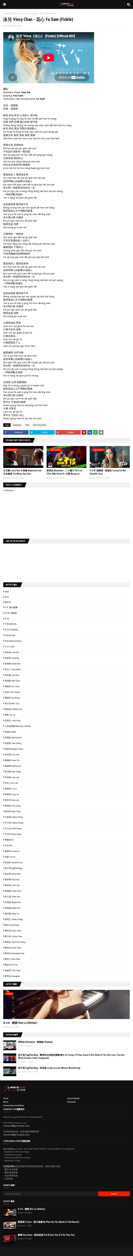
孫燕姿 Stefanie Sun (13, 709)
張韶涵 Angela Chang (14, 749)
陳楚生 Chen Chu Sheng (15, 942)
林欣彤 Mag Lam (12, 800)
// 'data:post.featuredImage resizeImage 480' (23, 1006)
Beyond (8, 602)
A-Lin (7, 597)
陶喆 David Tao (11, 965)
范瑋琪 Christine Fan (13, 862)
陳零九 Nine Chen (12, 959)
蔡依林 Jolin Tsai (12, 885)
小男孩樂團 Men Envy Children (18, 726)
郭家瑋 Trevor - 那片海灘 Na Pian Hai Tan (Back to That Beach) (48, 1222)
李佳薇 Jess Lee (12, 777)
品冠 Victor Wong (12, 692)
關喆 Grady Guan (12, 925)
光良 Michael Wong (13, 641)
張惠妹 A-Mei (10, 732)
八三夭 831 (9, 646)
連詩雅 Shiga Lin (12, 913)
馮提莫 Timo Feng (12, 970)
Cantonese (17, 425)
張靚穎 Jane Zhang (13, 743)
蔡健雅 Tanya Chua (13, 891)
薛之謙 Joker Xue (12, 896)
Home (5, 13)
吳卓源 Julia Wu (12, 652)
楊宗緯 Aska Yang (12, 811)
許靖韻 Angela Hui (13, 902)
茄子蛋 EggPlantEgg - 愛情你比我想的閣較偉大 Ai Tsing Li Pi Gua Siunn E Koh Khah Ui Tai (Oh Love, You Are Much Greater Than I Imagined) (71, 1056)
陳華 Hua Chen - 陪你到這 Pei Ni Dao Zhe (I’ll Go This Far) (46, 1235)
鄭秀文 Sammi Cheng (14, 919)
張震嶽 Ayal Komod (13, 737)
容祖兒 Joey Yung (12, 720)
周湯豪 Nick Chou (12, 681)
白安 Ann (8, 845)
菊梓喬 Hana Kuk (12, 879)
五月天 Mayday (11, 629)
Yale (27, 425)
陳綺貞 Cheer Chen (13, 948)
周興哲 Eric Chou (12, 686)
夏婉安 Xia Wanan (12, 698)
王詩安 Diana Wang (13, 834)
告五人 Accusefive (13, 669)
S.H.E (7, 618)
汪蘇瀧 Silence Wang (14, 817)
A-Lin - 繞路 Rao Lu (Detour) (20, 1022)
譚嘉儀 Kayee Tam (12, 908)
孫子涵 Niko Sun (12, 703)
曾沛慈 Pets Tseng (13, 771)
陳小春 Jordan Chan (13, 936)
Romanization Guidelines (13, 1105)
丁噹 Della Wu (11, 624)
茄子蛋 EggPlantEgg (13, 868)
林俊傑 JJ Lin (11, 788)
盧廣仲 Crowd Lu (12, 851)
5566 (7, 591)
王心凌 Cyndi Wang (13, 828)
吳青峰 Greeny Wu (12, 663)
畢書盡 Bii (9, 840)
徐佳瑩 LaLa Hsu (12, 754)
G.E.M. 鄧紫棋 (11, 613)
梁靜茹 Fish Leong (13, 805)
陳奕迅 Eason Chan (13, 930)
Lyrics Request (73, 1098)
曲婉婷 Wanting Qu (13, 766)
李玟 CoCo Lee (11, 783)
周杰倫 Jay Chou (12, 675)
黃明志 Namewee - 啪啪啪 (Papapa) (35, 1042)
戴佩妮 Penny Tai (12, 760)
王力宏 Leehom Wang (14, 823)
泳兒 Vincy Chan (16, 13)
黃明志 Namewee (12, 976)
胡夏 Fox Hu (10, 857)
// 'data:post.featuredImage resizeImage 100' (9, 1045)
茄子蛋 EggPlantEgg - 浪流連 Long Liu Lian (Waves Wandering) (49, 1068)
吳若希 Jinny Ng (12, 658)
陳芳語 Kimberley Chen (14, 953)
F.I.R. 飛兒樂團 (11, 607)
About (5, 1102)
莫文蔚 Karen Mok (12, 874)
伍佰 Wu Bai (10, 635)
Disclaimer (71, 1102)
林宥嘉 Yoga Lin (12, 794)
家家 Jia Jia (10, 715)
